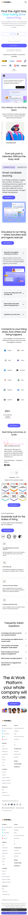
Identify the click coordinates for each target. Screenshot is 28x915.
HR (14, 744)
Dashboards (5, 748)
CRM (5, 731)
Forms (3, 765)
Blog (3, 789)
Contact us (17, 766)
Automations (5, 754)
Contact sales (17, 764)
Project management (19, 728)
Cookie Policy (12, 907)
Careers (4, 775)
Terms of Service (19, 907)
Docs (3, 762)
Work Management (8, 728)
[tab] (9, 167)
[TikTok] (20, 804)
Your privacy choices (7, 810)
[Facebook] (9, 804)
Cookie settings (14, 909)
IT (14, 742)
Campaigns (6, 733)
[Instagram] (17, 804)
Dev (5, 736)
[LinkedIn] (6, 804)
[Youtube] (12, 804)
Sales (15, 733)
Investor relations (6, 777)
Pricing (16, 761)
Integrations (4, 751)
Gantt (3, 757)
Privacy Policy (19, 50)
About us (4, 772)
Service (5, 739)
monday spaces (6, 795)
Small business (17, 754)
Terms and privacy (20, 808)
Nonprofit (16, 757)
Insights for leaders (6, 783)
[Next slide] (16, 472)
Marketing (16, 731)
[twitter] (3, 805)
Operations (16, 739)
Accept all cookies (14, 913)
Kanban (4, 759)
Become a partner (6, 780)
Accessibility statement (9, 808)
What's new (4, 792)
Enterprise (16, 751)
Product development (19, 736)
